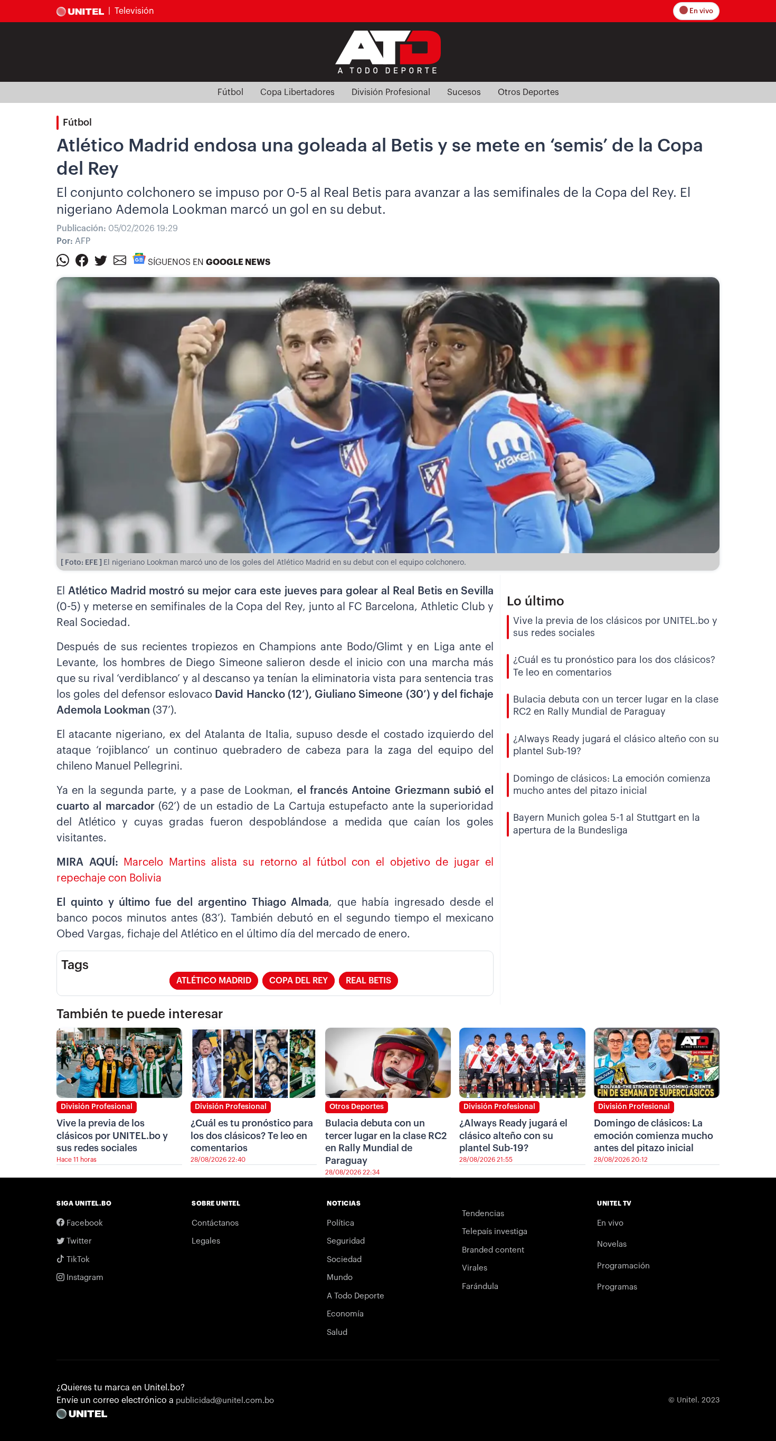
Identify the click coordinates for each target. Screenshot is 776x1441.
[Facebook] (81, 259)
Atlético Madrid (213, 981)
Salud (337, 1332)
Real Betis (368, 981)
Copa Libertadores (297, 92)
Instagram (83, 1278)
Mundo (340, 1278)
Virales (474, 1268)
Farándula (480, 1287)
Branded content (493, 1250)
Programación (623, 1266)
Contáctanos (215, 1223)
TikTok (77, 1260)
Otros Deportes (528, 92)
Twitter (78, 1241)
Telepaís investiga (494, 1232)
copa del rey (298, 981)
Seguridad (346, 1241)
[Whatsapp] (62, 259)
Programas (617, 1287)
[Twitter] (100, 259)
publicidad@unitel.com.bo (225, 1401)
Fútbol (230, 92)
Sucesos (464, 92)
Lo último (535, 601)
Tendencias (483, 1214)
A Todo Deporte (355, 1296)
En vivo (700, 10)
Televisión (134, 11)
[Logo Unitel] (388, 51)
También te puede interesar (139, 1014)
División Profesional (391, 92)
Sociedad (344, 1260)
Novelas (612, 1244)
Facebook (83, 1223)
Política (340, 1223)
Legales (206, 1241)
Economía (345, 1314)
